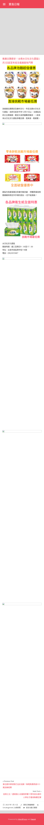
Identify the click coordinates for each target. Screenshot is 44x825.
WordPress (22, 819)
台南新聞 (17, 807)
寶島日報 (14, 4)
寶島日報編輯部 (28, 805)
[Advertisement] (22, 31)
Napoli (33, 819)
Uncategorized (8, 807)
